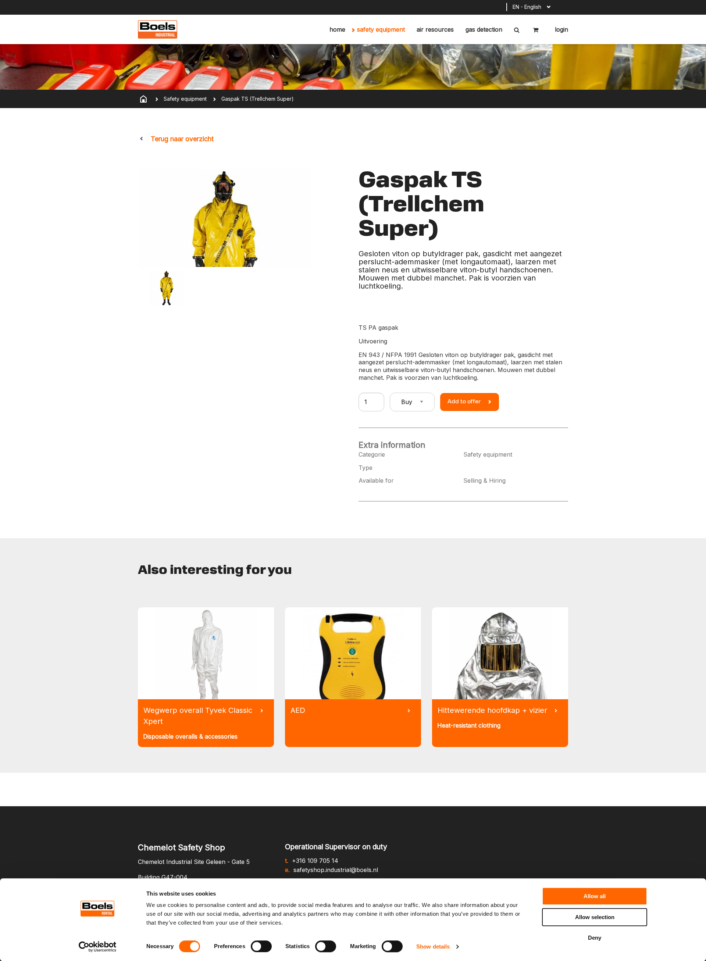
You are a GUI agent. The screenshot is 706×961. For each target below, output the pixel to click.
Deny (594, 938)
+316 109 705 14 (315, 860)
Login (560, 29)
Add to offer (464, 402)
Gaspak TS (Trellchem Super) (257, 99)
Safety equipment (381, 29)
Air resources (435, 29)
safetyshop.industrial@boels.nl (335, 870)
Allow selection (594, 917)
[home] (143, 98)
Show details (433, 946)
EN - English (527, 7)
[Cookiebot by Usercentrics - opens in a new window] (97, 946)
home (337, 29)
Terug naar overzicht (182, 139)
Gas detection (484, 29)
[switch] (261, 946)
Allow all (595, 896)
